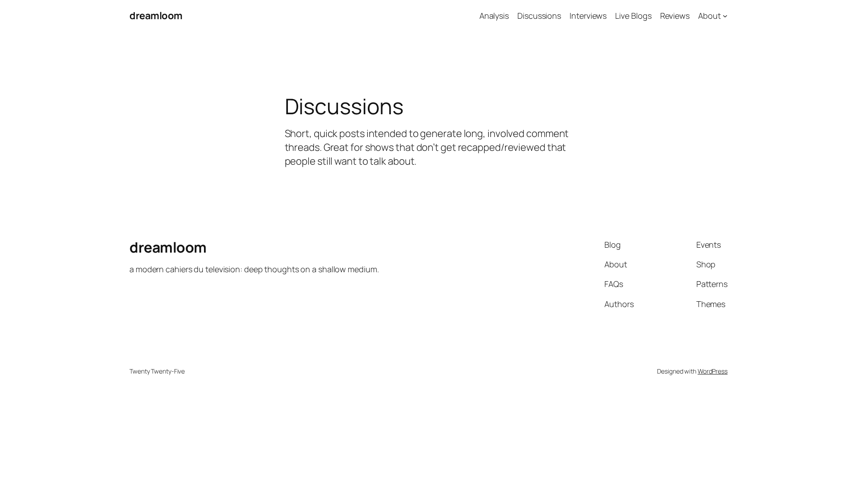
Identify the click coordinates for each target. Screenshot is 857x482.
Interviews (588, 15)
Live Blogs (633, 15)
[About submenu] (725, 15)
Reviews (675, 15)
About (709, 15)
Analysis (494, 15)
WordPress (713, 371)
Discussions (539, 15)
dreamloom (156, 15)
